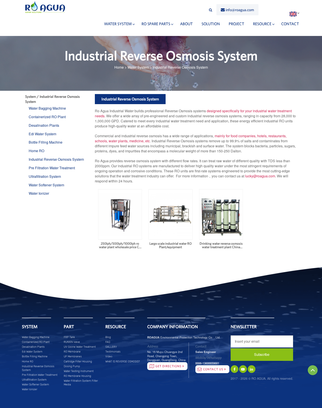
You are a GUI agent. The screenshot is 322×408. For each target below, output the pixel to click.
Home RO (36, 150)
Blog (108, 337)
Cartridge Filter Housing (78, 361)
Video (108, 356)
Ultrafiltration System (45, 176)
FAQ (107, 342)
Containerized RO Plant (47, 116)
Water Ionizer (39, 193)
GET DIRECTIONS (168, 366)
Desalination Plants (44, 125)
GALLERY (111, 346)
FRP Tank (69, 337)
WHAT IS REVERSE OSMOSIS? (122, 361)
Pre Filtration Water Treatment (52, 167)
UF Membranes (73, 356)
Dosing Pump (72, 366)
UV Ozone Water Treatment (80, 346)
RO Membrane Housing (77, 376)
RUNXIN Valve (72, 342)
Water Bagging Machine (47, 108)
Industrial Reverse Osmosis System (56, 159)
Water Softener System (46, 184)
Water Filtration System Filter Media (81, 382)
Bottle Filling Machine (45, 142)
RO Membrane (72, 351)
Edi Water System (42, 133)
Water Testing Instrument (79, 371)
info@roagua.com (240, 9)
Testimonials (112, 351)
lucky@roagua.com (260, 175)
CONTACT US (213, 369)
